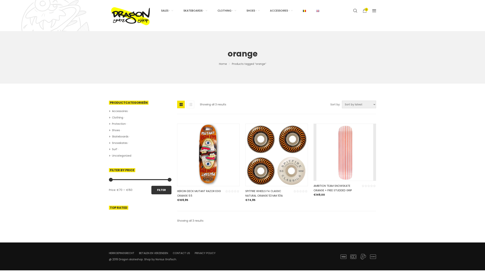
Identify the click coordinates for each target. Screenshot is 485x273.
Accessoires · (120, 111)
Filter (161, 190)
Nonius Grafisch (166, 259)
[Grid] (181, 104)
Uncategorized (121, 156)
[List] (190, 104)
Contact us (181, 253)
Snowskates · (120, 143)
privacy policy (205, 253)
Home (223, 64)
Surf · (115, 149)
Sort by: (335, 104)
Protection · (119, 124)
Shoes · (116, 130)
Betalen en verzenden (153, 253)
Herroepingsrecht (121, 253)
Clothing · (118, 117)
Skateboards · (121, 136)
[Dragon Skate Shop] (131, 15)
